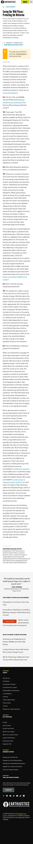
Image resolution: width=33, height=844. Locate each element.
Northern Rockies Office (13, 44)
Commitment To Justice (10, 687)
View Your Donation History (10, 769)
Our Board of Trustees (9, 684)
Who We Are (6, 678)
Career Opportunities (9, 699)
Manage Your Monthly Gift (10, 757)
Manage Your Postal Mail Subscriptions (14, 763)
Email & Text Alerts (8, 728)
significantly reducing (21, 469)
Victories (5, 696)
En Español (6, 681)
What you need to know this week (15, 634)
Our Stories (10, 7)
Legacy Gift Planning (9, 737)
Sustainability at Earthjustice (11, 690)
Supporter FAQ (7, 744)
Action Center (7, 725)
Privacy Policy (7, 703)
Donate (5, 722)
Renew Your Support (9, 731)
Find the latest (20, 54)
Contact (5, 706)
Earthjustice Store (8, 741)
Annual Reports (7, 693)
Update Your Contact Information (12, 766)
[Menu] (31, 2)
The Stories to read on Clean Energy (16, 597)
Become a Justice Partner (10, 734)
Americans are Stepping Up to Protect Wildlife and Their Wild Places (14, 641)
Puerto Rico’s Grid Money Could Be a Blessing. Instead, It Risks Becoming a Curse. (16, 612)
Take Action (9, 621)
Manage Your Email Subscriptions (12, 760)
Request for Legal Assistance (11, 709)
